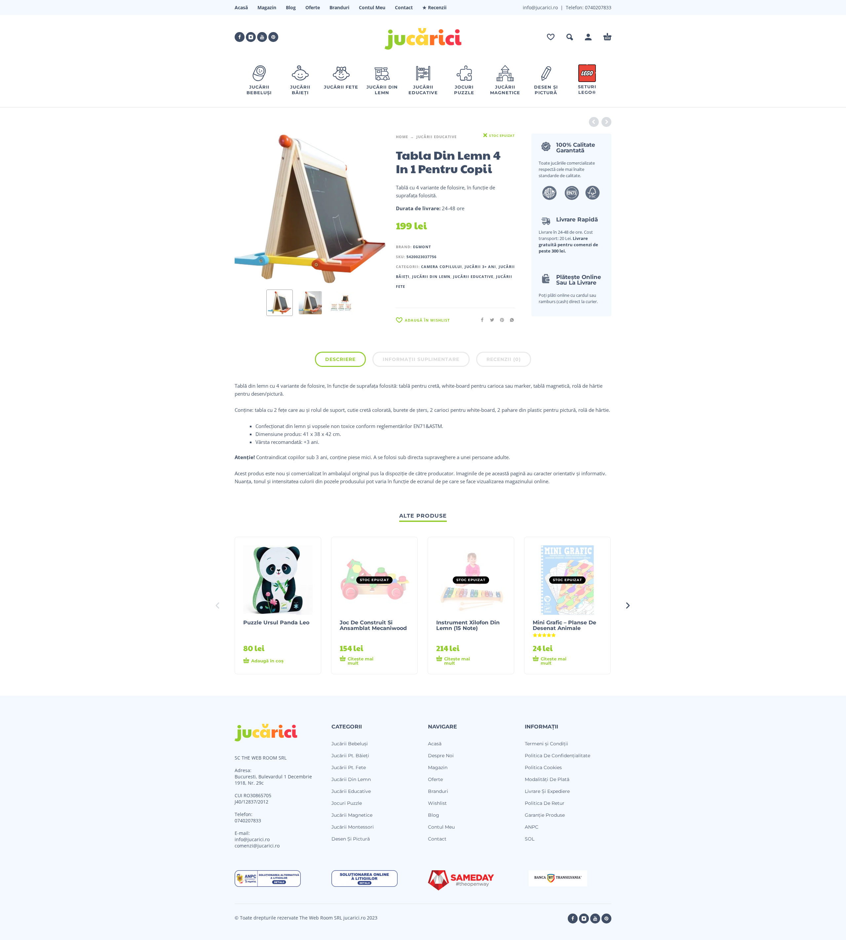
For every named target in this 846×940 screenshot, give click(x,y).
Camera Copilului (441, 266)
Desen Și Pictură (350, 839)
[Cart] (607, 37)
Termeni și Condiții (546, 744)
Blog (291, 7)
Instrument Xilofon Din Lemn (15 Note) (468, 625)
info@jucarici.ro (252, 839)
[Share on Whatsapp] (510, 319)
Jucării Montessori (352, 827)
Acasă (241, 7)
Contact (404, 7)
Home (402, 136)
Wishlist (437, 803)
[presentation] (247, 208)
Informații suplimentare (421, 359)
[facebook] (240, 37)
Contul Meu (372, 7)
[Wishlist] (551, 37)
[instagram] (251, 37)
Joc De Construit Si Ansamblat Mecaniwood (373, 625)
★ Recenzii (434, 7)
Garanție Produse (545, 815)
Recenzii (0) (503, 359)
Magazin (266, 7)
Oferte (312, 7)
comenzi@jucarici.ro (257, 845)
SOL (529, 839)
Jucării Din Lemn (431, 276)
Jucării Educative (436, 136)
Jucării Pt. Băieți (350, 756)
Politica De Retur (544, 803)
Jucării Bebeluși (349, 744)
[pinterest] (273, 37)
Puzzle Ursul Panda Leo (276, 622)
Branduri (339, 7)
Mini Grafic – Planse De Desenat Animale (564, 625)
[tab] (340, 361)
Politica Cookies (543, 767)
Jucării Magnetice (351, 815)
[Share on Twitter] (490, 319)
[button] (569, 37)
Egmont (422, 246)
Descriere (340, 359)
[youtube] (262, 37)
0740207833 (597, 7)
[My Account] (588, 37)
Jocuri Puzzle (346, 803)
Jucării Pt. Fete (348, 767)
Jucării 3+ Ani (480, 266)
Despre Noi (441, 756)
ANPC (531, 827)
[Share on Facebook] (480, 319)
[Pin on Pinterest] (500, 319)
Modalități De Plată (547, 779)
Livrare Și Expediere (547, 791)
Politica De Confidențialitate (557, 756)
